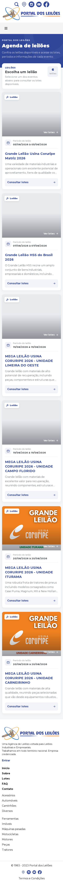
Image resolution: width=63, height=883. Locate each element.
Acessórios (8, 795)
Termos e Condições (32, 878)
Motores (7, 839)
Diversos (7, 810)
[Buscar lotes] (17, 4)
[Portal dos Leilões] (31, 13)
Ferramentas (10, 818)
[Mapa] (23, 872)
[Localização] (24, 4)
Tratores (7, 849)
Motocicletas (10, 834)
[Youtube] (39, 4)
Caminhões (9, 805)
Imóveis (7, 823)
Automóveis (9, 800)
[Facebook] (46, 4)
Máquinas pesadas (13, 829)
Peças (6, 844)
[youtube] (34, 872)
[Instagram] (31, 4)
